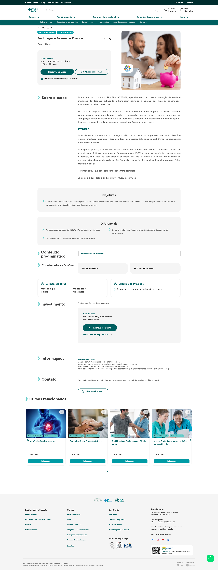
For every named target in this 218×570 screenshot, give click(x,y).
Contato (189, 3)
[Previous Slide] (27, 440)
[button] (189, 3)
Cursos (173, 9)
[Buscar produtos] (155, 10)
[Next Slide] (191, 440)
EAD (50, 28)
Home (39, 28)
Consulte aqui (166, 552)
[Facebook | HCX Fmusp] (153, 541)
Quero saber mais (93, 72)
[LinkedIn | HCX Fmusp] (168, 541)
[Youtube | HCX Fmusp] (163, 541)
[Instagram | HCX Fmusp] (158, 541)
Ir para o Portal (31, 3)
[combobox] (102, 10)
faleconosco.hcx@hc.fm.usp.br (163, 522)
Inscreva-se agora (57, 72)
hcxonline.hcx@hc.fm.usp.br (162, 529)
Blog (43, 3)
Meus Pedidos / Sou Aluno (59, 3)
